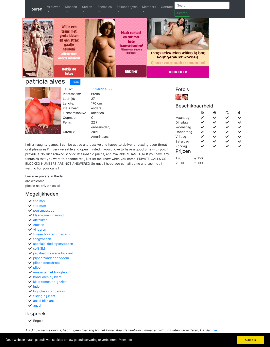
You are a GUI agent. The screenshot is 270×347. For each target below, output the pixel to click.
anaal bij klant (43, 301)
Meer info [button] (125, 339)
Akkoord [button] (250, 339)
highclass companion (49, 291)
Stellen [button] (87, 7)
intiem (37, 286)
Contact (167, 7)
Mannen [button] (71, 7)
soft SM (39, 248)
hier (215, 330)
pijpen (37, 267)
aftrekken (40, 220)
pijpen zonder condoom (51, 258)
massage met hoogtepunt (52, 272)
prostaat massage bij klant (53, 253)
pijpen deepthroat (46, 263)
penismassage (43, 210)
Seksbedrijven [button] (127, 7)
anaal (37, 305)
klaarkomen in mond (48, 215)
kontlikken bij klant (47, 277)
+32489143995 (102, 89)
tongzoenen (42, 239)
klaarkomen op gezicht (50, 282)
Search (182, 13)
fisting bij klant (44, 296)
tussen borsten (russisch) (52, 234)
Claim (75, 82)
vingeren (39, 229)
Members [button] (149, 7)
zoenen (38, 225)
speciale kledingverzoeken (53, 244)
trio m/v (39, 201)
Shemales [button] (104, 7)
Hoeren (35, 9)
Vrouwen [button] (53, 7)
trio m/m (39, 206)
